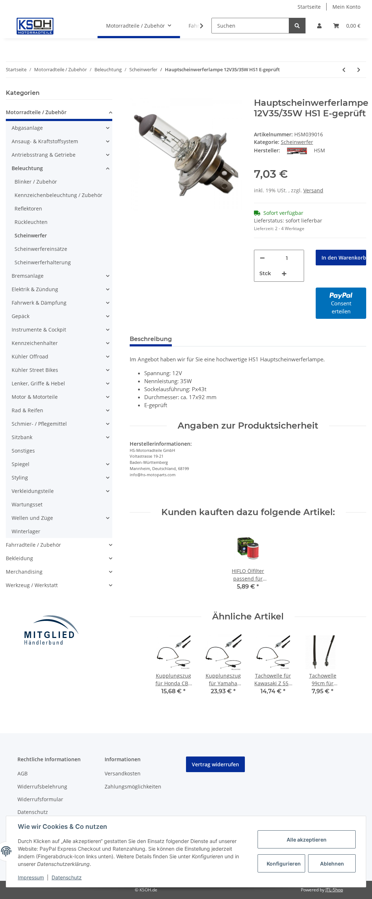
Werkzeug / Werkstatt (32, 585)
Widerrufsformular (40, 799)
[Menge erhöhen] (284, 273)
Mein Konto (346, 6)
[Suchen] (297, 25)
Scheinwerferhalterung (43, 262)
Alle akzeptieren (307, 839)
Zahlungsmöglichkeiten (133, 786)
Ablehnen (332, 863)
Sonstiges (23, 450)
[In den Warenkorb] (135, 94)
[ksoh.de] (47, 25)
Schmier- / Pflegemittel (39, 423)
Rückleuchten (31, 221)
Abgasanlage (27, 127)
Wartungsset (27, 504)
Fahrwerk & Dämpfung (39, 302)
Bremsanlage (28, 275)
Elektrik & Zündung (35, 289)
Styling (20, 477)
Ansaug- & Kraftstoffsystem (45, 141)
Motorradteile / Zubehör (36, 112)
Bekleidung (19, 558)
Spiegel (20, 464)
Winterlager (26, 531)
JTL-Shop (334, 890)
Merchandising (24, 571)
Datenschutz (32, 811)
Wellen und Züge (32, 517)
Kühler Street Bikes (35, 369)
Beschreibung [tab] (151, 339)
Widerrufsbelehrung (42, 786)
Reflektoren (28, 208)
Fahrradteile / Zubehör (33, 544)
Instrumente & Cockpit (39, 329)
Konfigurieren (284, 863)
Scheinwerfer (297, 142)
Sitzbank (22, 437)
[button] (319, 25)
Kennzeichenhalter (35, 343)
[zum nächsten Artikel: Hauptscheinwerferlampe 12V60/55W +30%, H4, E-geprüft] (358, 69)
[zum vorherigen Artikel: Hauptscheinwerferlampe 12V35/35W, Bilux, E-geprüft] (343, 69)
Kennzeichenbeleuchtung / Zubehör (58, 195)
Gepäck (20, 316)
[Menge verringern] (262, 258)
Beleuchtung (27, 168)
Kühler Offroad (30, 356)
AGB (22, 773)
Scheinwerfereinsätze (41, 248)
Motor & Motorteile (35, 396)
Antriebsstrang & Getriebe (44, 154)
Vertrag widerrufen (215, 764)
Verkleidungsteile (33, 490)
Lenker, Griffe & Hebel (38, 383)
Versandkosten (123, 773)
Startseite (309, 6)
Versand (313, 190)
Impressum (31, 877)
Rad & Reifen (27, 410)
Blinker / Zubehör (36, 181)
